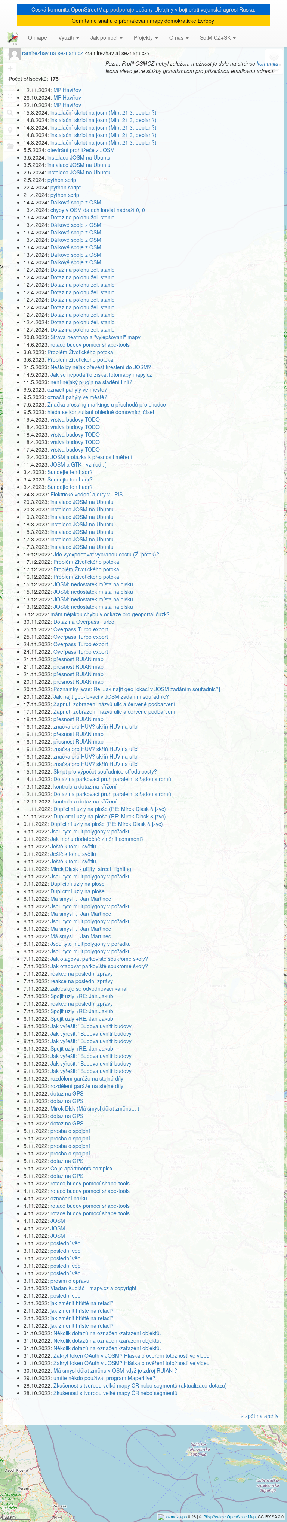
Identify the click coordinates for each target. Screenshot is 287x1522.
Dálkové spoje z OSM (75, 202)
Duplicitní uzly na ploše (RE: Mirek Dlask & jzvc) (109, 808)
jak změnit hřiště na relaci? (82, 1303)
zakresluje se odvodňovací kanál (88, 988)
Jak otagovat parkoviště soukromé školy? (99, 958)
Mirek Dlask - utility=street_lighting (90, 868)
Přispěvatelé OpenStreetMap (229, 1516)
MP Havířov (67, 90)
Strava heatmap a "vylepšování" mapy (95, 337)
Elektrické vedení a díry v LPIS (86, 494)
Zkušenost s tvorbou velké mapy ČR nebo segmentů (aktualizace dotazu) (140, 1385)
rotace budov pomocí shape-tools (90, 344)
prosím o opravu (69, 1280)
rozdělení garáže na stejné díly (86, 1078)
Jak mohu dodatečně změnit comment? (97, 838)
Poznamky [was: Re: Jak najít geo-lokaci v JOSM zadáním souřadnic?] (136, 689)
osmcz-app (176, 1516)
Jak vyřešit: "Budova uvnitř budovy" (91, 1026)
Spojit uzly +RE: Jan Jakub (81, 996)
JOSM (57, 1220)
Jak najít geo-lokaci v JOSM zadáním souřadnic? (111, 696)
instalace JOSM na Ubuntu (79, 157)
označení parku (68, 1198)
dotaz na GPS (66, 1093)
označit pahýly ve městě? (77, 389)
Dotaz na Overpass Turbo (83, 621)
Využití (66, 37)
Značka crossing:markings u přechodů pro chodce (106, 404)
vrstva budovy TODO (75, 419)
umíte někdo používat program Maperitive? (104, 1378)
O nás (177, 37)
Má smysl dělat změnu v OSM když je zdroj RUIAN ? (115, 1370)
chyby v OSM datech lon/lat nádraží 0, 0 (97, 209)
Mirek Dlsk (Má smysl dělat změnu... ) (94, 1108)
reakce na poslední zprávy (81, 973)
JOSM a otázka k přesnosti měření (91, 457)
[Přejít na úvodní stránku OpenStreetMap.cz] (11, 37)
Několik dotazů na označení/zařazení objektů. (107, 1333)
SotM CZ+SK (216, 37)
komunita (267, 63)
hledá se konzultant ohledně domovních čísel (100, 412)
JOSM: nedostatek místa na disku (93, 584)
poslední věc (65, 1243)
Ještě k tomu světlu (73, 846)
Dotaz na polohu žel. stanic (82, 217)
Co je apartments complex (81, 1168)
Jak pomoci (104, 37)
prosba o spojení (70, 1130)
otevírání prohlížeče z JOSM (81, 150)
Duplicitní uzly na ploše (77, 883)
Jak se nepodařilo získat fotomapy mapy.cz (101, 374)
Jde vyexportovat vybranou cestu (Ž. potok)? (106, 554)
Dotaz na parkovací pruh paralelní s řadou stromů (112, 779)
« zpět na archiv (259, 1415)
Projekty (144, 37)
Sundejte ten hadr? (70, 472)
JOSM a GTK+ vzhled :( (78, 464)
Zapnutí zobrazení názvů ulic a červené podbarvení (114, 704)
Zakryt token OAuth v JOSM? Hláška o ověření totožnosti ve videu (131, 1355)
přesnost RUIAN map (78, 659)
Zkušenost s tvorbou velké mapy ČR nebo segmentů (115, 1393)
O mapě (37, 37)
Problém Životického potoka (80, 352)
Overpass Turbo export (80, 629)
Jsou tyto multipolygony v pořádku (90, 831)
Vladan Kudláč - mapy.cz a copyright (93, 1288)
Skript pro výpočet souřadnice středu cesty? (105, 771)
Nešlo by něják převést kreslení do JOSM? (100, 367)
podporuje (122, 9)
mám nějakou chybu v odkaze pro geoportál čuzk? (110, 614)
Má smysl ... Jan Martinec (80, 898)
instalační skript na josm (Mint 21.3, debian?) (103, 112)
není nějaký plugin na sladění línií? (91, 382)
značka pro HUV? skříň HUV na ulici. (96, 726)
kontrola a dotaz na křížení (85, 786)
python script (62, 179)
